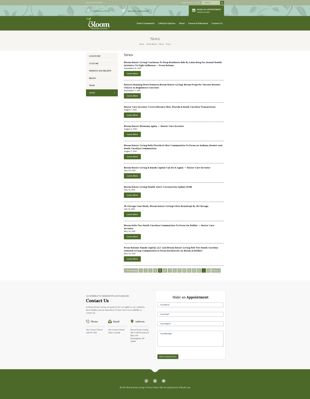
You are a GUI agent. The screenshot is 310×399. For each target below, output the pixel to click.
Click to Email (114, 332)
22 (208, 270)
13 (199, 270)
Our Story (95, 56)
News (92, 93)
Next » (216, 270)
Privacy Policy (152, 387)
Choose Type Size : (188, 2)
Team (92, 85)
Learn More (132, 73)
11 (189, 270)
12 (194, 270)
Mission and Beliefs (100, 70)
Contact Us (217, 23)
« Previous (130, 270)
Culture (93, 63)
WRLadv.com (184, 387)
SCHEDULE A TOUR (100, 11)
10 (184, 270)
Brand (92, 78)
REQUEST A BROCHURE (138, 11)
